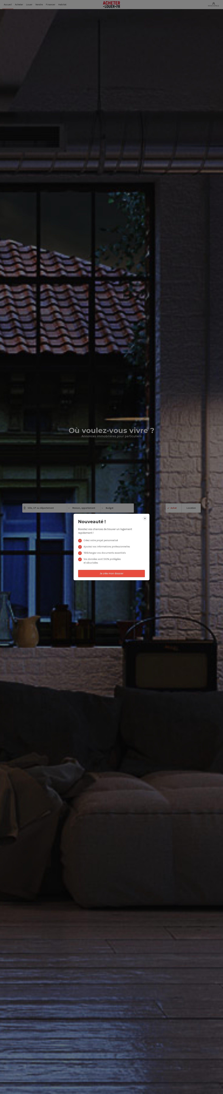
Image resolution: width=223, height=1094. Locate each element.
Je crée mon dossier (111, 573)
